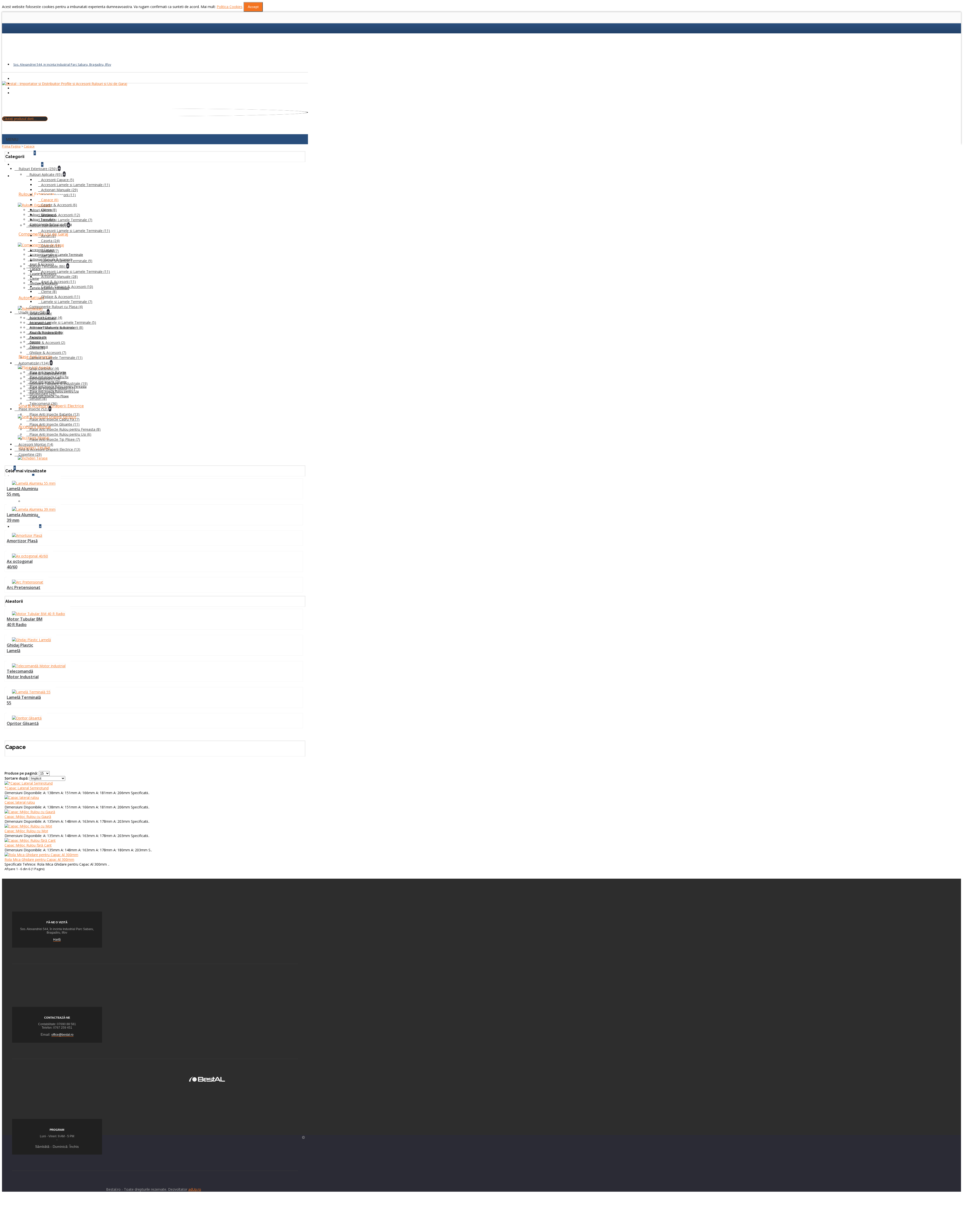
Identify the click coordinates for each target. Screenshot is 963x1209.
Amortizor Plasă (22, 541)
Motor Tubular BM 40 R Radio (24, 621)
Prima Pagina (11, 146)
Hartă (57, 939)
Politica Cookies (230, 6)
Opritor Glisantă (23, 723)
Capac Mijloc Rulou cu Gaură (28, 816)
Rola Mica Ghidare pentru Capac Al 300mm (39, 859)
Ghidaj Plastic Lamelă (20, 647)
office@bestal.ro (62, 1034)
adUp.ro (194, 1189)
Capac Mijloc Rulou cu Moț (26, 830)
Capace (29, 146)
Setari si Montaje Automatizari (47, 495)
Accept (253, 7)
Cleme (34, 278)
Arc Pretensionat (23, 587)
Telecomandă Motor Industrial (23, 673)
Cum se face (33, 501)
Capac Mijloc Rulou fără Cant (28, 845)
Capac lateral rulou (20, 802)
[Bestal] (207, 1078)
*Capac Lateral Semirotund (27, 788)
